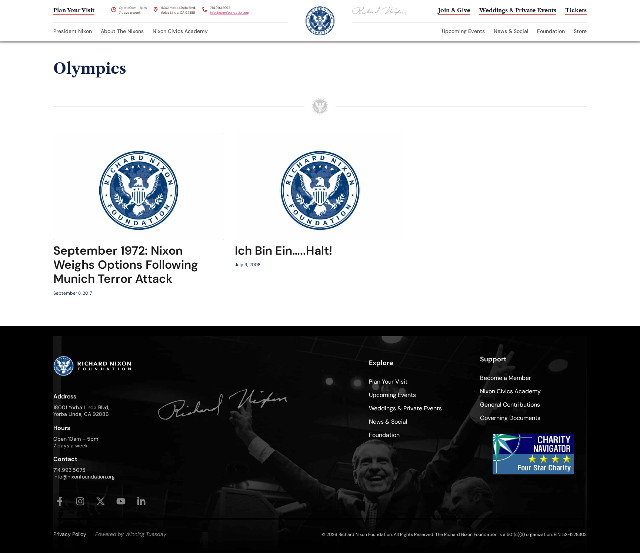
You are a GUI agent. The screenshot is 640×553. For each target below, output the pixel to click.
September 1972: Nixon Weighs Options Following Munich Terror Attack (125, 265)
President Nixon (72, 31)
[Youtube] (120, 501)
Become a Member (505, 378)
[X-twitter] (100, 501)
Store (580, 31)
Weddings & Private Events (405, 408)
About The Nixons (122, 31)
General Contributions (510, 404)
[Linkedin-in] (141, 501)
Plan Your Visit (388, 381)
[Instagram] (80, 501)
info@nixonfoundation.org (229, 12)
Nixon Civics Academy (180, 31)
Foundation (551, 31)
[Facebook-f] (59, 501)
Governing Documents (510, 418)
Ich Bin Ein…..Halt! (283, 250)
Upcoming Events (463, 31)
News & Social (511, 31)
